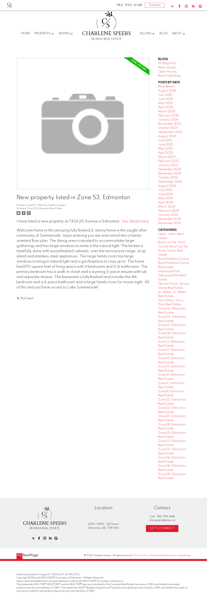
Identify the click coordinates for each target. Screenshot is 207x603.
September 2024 (170, 181)
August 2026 (167, 90)
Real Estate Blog (169, 75)
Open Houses (167, 71)
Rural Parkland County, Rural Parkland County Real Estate (174, 263)
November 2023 (169, 223)
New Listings (167, 67)
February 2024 (168, 210)
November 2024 (169, 173)
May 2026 (165, 103)
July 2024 (165, 190)
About (177, 33)
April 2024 (165, 202)
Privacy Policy (141, 555)
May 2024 (165, 198)
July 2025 (165, 140)
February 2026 (168, 115)
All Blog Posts (167, 63)
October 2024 (168, 177)
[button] (172, 6)
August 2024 (167, 186)
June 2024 (165, 194)
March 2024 (166, 206)
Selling (145, 33)
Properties (42, 33)
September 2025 (170, 132)
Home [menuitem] (25, 33)
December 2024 (169, 169)
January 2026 (168, 119)
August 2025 (167, 136)
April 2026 (165, 107)
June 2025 (165, 144)
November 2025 (169, 123)
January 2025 (168, 165)
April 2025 (165, 152)
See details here (135, 221)
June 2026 (165, 99)
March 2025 (166, 157)
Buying (64, 33)
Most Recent (166, 86)
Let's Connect (162, 528)
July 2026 (165, 94)
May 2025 (165, 148)
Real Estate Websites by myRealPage (171, 555)
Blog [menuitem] (163, 33)
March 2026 (166, 111)
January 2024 (168, 215)
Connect (154, 5)
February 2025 (168, 161)
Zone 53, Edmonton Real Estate (44, 208)
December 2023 (169, 219)
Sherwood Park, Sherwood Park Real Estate (172, 275)
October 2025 (168, 127)
